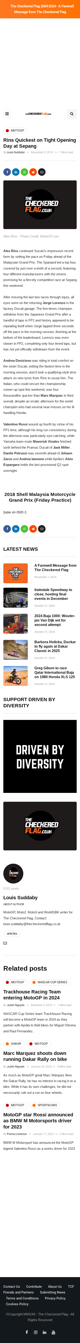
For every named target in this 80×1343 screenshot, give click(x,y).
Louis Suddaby (16, 152)
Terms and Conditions (22, 1298)
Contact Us (11, 1287)
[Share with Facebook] (7, 172)
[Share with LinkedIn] (16, 172)
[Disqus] (40, 1215)
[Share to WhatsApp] (24, 172)
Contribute (34, 1287)
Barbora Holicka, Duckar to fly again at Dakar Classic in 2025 (55, 646)
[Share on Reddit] (33, 172)
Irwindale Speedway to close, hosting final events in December (53, 594)
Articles (12, 933)
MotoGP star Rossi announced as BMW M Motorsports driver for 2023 (38, 1121)
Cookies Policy (17, 1304)
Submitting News (52, 1292)
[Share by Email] (42, 172)
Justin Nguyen (15, 1005)
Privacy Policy (55, 1298)
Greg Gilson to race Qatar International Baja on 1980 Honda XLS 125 (54, 672)
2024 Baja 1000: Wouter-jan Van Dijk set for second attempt (54, 620)
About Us (55, 1287)
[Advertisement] (40, 60)
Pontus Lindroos (17, 1134)
